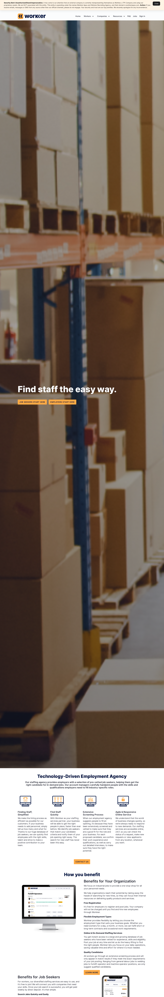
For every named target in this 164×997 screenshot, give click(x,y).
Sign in (142, 16)
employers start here (62, 402)
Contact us (82, 862)
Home (77, 16)
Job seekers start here (32, 402)
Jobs (135, 16)
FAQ (129, 16)
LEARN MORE (91, 972)
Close (156, 3)
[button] (88, 16)
